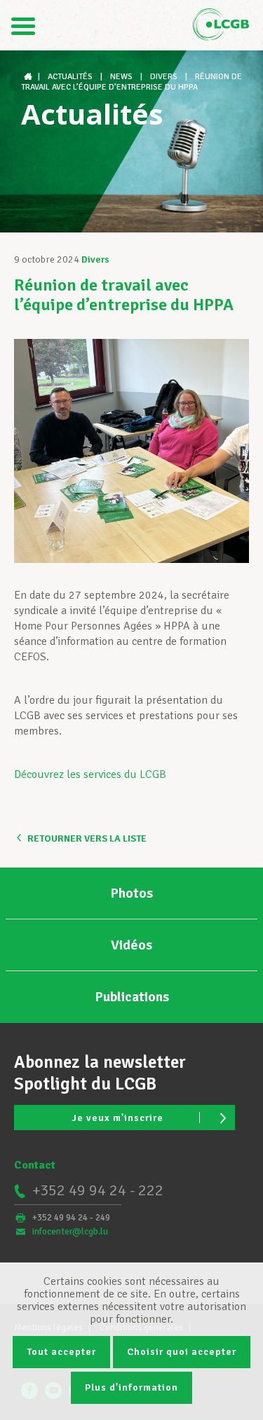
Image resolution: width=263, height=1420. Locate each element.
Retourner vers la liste (87, 838)
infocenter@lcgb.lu (70, 1231)
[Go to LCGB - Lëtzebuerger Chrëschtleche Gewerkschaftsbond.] (29, 76)
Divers (95, 259)
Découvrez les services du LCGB (90, 774)
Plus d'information (131, 1387)
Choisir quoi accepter (181, 1352)
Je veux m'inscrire (117, 1118)
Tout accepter (61, 1352)
